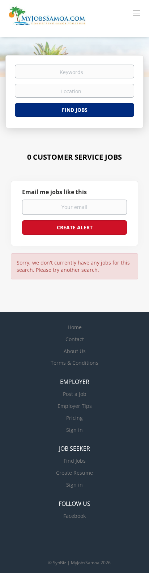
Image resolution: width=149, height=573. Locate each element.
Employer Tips (75, 405)
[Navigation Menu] (136, 12)
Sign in (74, 429)
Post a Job (74, 393)
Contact (74, 339)
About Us (75, 351)
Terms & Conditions (74, 362)
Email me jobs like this (54, 192)
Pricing (74, 417)
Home (75, 327)
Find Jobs (75, 109)
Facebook (74, 515)
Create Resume (74, 472)
